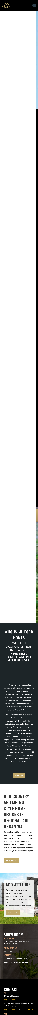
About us (19, 775)
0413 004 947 (28, 1010)
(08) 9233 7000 (9, 1000)
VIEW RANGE (11, 861)
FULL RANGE (13, 913)
